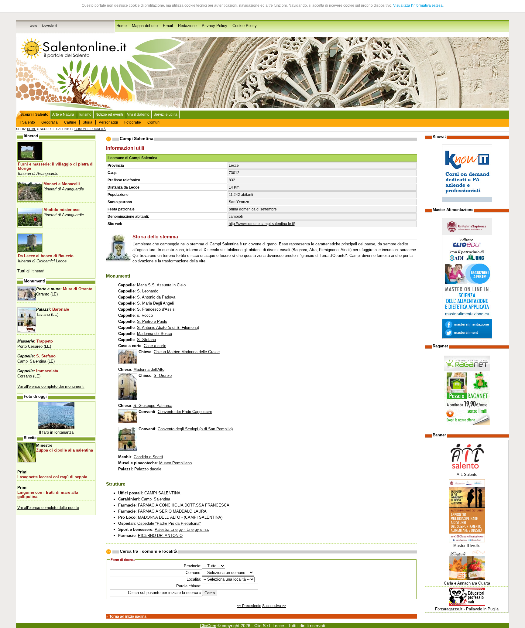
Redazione (187, 26)
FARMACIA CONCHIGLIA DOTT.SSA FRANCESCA (183, 505)
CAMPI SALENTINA (162, 493)
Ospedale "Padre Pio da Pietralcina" (169, 523)
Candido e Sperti (148, 457)
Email (168, 26)
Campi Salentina (155, 499)
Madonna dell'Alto (148, 369)
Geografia (49, 122)
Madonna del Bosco (154, 333)
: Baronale (52, 309)
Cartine (70, 122)
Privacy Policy (214, 26)
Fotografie (132, 122)
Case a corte (155, 345)
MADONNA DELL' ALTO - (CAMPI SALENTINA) (180, 517)
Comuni (153, 122)
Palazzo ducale (147, 469)
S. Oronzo (163, 375)
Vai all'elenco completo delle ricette (48, 507)
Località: (194, 579)
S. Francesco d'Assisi (156, 309)
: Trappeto (35, 341)
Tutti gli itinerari (30, 271)
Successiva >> (274, 606)
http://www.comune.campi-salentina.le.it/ (262, 224)
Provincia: (192, 566)
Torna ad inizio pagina (127, 616)
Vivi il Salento (138, 114)
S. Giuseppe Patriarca (152, 405)
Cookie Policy (244, 26)
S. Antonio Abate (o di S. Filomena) (168, 327)
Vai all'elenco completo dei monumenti (50, 386)
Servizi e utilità (165, 114)
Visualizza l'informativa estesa (418, 5)
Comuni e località (90, 129)
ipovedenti (49, 25)
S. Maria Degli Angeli (155, 303)
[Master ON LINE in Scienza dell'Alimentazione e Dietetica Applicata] (467, 337)
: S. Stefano (36, 356)
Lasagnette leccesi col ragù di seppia (52, 477)
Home (121, 26)
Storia (87, 122)
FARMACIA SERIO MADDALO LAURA (172, 511)
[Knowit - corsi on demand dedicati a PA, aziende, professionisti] (467, 201)
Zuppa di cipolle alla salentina (64, 450)
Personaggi (108, 122)
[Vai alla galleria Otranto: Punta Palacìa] (56, 427)
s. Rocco (145, 315)
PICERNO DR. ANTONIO (160, 535)
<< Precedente (249, 606)
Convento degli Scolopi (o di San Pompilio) (195, 429)
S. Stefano (146, 339)
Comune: (193, 572)
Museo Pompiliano (175, 463)
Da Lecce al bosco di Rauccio (46, 256)
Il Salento (27, 122)
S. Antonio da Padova (156, 297)
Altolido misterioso (61, 210)
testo (33, 25)
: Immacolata (37, 371)
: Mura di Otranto (64, 289)
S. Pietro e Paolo (152, 321)
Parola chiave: (188, 586)
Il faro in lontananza (56, 432)
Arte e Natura (63, 114)
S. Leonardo (147, 291)
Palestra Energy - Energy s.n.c (182, 529)
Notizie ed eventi (109, 114)
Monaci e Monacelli (61, 184)
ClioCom (208, 625)
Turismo (84, 114)
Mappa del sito (145, 26)
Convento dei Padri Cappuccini (185, 411)
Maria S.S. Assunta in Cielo (161, 285)
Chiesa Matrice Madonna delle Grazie (187, 352)
